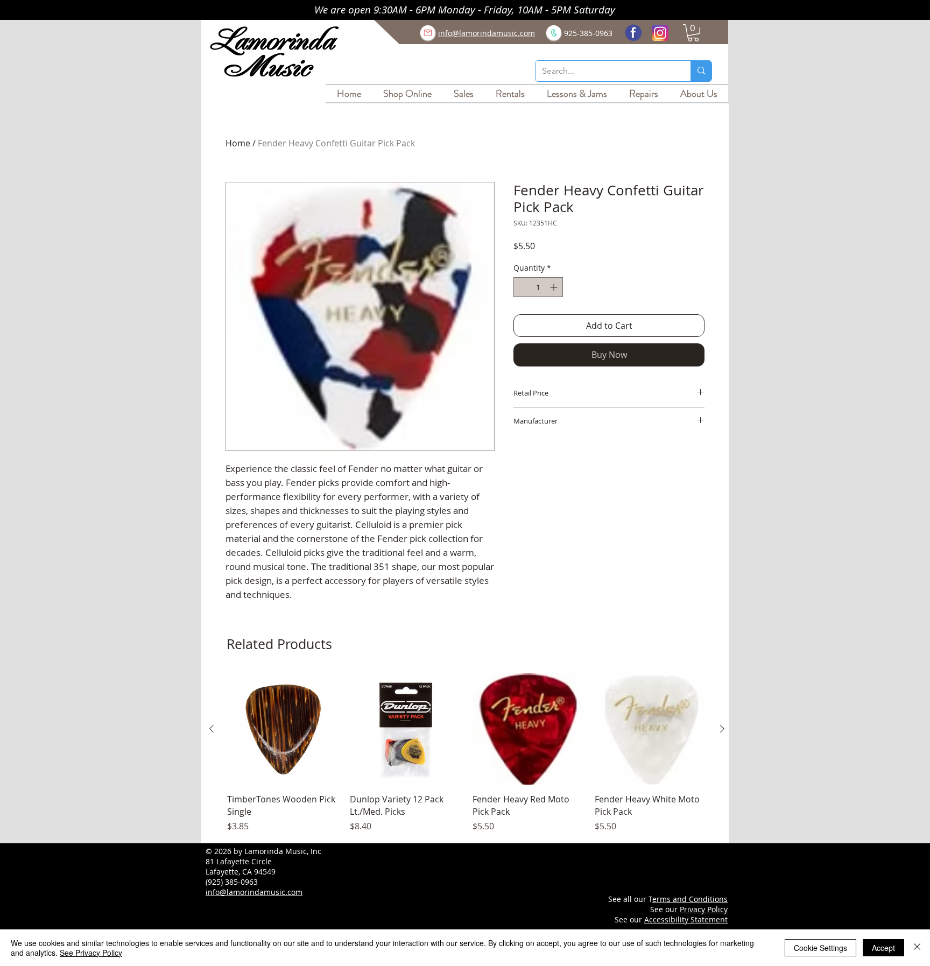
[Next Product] (722, 728)
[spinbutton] (538, 287)
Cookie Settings (820, 947)
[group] (467, 753)
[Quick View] (283, 729)
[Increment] (554, 287)
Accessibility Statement (686, 919)
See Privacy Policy (91, 952)
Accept (883, 947)
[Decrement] (522, 287)
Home (238, 143)
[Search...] (701, 71)
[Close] (917, 947)
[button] (693, 32)
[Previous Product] (211, 728)
